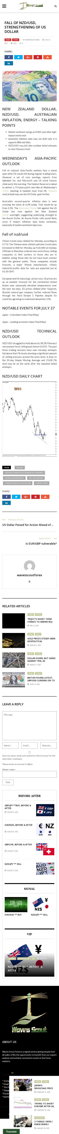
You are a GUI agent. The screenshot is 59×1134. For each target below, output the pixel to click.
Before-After (23, 959)
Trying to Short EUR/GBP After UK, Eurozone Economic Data (44, 1107)
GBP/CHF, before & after (18, 844)
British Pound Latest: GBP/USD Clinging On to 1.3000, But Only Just (41, 680)
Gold (38, 634)
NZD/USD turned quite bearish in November (24, 473)
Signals (12, 959)
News (8, 40)
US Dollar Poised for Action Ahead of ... (27, 525)
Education (40, 1118)
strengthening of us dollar (18, 483)
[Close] (12, 1073)
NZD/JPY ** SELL (13, 864)
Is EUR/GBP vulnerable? (41, 543)
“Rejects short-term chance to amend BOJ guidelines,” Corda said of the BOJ (40, 623)
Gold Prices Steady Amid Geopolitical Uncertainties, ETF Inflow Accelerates (41, 642)
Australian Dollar (28, 208)
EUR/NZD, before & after (18, 824)
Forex (15, 40)
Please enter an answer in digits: (17, 764)
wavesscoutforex (32, 40)
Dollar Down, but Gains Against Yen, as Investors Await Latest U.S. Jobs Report (41, 662)
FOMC (5, 190)
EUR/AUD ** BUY (13, 914)
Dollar (6, 215)
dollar (19, 467)
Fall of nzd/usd (36, 478)
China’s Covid (42, 483)
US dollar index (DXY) (14, 478)
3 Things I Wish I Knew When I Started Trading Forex (44, 1125)
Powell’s (52, 190)
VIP (33, 959)
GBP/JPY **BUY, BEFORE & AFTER (18, 807)
